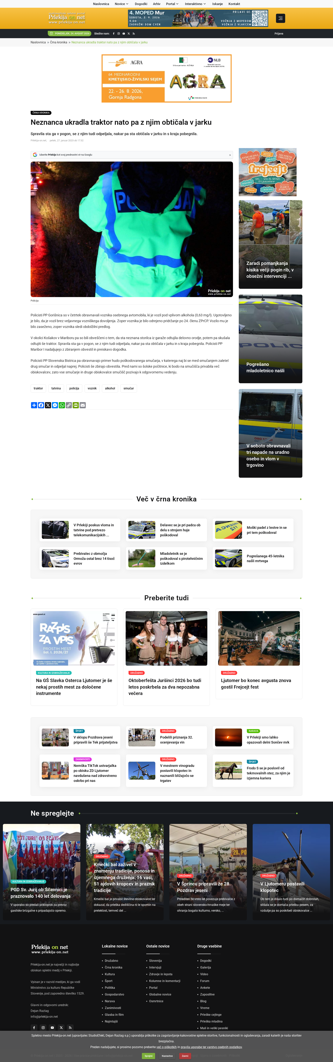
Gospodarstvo (114, 994)
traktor (38, 388)
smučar (129, 388)
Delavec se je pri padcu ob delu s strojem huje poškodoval (180, 530)
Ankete (205, 988)
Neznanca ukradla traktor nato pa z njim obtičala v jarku (109, 42)
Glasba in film (114, 1015)
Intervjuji (155, 967)
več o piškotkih (166, 1047)
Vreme (204, 1008)
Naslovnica (101, 4)
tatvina (56, 388)
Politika (110, 988)
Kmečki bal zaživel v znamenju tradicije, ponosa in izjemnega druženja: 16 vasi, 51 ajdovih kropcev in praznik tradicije (124, 877)
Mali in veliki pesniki (214, 1028)
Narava (110, 1001)
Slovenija (155, 961)
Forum (204, 981)
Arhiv (156, 4)
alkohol (110, 388)
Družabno (111, 961)
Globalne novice (160, 994)
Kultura (110, 974)
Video (204, 974)
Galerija (205, 967)
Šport (108, 981)
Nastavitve (167, 1056)
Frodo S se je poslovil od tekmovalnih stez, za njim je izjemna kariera (268, 773)
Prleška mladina (211, 1021)
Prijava (279, 33)
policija (74, 388)
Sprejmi (148, 1056)
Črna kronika (58, 42)
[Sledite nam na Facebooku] (113, 34)
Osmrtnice (156, 1001)
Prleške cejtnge (211, 1015)
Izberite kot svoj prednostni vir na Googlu (65, 154)
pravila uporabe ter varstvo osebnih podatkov (211, 1047)
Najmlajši (111, 1021)
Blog (203, 1001)
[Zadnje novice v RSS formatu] (133, 34)
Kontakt (234, 4)
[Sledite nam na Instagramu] (118, 34)
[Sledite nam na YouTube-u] (123, 34)
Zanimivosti (113, 1008)
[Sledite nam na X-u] (128, 34)
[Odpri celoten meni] (281, 18)
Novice (120, 4)
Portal (170, 4)
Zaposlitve (207, 994)
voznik (92, 388)
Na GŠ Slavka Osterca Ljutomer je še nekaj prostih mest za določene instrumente (74, 687)
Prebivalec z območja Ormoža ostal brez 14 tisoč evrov (94, 559)
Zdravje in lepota (160, 974)
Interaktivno (193, 4)
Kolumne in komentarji (164, 981)
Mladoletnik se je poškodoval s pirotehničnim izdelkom (181, 559)
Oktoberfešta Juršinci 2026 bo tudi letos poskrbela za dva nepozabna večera (165, 687)
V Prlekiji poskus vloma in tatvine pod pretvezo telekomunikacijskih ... (94, 530)
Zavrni (185, 1056)
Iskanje (217, 4)
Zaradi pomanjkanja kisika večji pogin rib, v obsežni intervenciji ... (270, 270)
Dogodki (141, 4)
